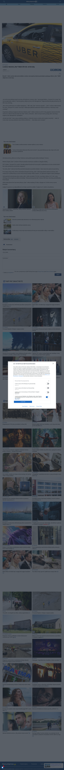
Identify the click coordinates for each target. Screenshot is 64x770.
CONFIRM (23, 401)
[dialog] (32, 385)
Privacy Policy (39, 406)
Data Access (32, 406)
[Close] (53, 364)
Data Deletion (25, 406)
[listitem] (32, 381)
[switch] (47, 383)
